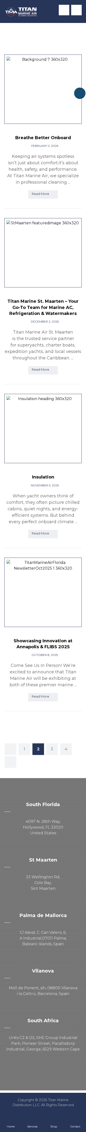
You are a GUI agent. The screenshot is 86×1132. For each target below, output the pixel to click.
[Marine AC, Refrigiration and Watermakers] (21, 11)
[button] (76, 10)
